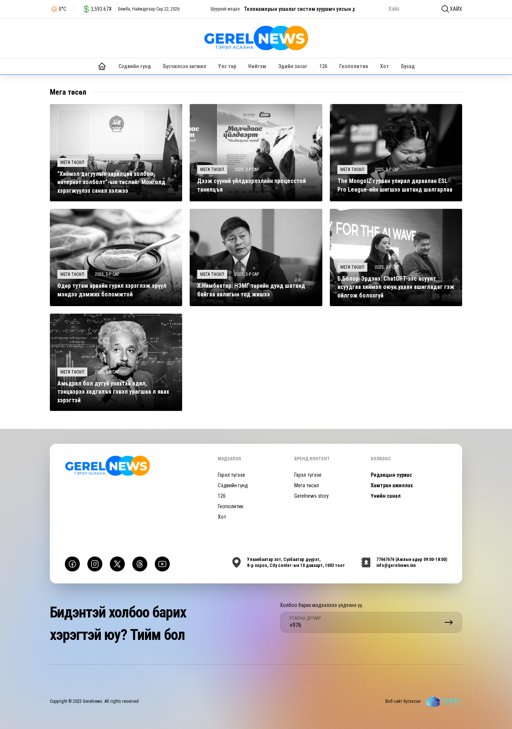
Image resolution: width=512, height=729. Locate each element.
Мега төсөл (306, 485)
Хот (384, 66)
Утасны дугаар (305, 618)
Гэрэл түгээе (231, 475)
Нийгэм (257, 66)
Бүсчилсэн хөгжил (184, 66)
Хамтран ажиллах (392, 485)
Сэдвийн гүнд (134, 66)
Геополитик (353, 66)
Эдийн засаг (292, 66)
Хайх (456, 9)
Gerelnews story (311, 496)
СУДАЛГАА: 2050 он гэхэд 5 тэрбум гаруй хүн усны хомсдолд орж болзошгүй (333, 9)
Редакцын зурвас (391, 475)
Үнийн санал (386, 496)
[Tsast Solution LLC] (443, 701)
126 (323, 66)
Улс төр (227, 66)
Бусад (408, 66)
